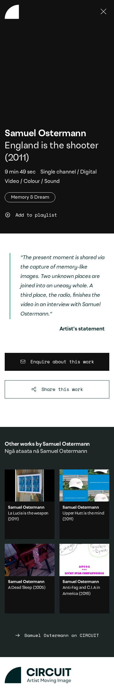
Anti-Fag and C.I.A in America (84, 578)
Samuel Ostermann (45, 134)
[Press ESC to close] (104, 12)
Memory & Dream (30, 197)
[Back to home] (12, 12)
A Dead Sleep (20, 588)
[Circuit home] (57, 675)
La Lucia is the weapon (28, 513)
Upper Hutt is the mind (83, 513)
